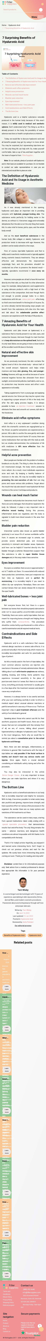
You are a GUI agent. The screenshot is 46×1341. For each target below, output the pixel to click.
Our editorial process (23, 926)
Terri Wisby (27, 910)
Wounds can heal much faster (16, 95)
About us (6, 1326)
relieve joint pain (28, 299)
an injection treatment (25, 406)
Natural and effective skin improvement (20, 85)
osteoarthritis (23, 622)
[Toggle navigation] (41, 17)
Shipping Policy (8, 1302)
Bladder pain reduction (14, 98)
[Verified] (29, 1332)
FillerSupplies (27, 155)
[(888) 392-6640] (4, 17)
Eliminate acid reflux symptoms (17, 88)
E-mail (10, 17)
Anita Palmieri (28, 922)
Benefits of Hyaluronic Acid (14, 935)
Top (41, 1329)
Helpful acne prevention (14, 91)
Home (4, 25)
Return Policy (7, 1297)
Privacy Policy (7, 1300)
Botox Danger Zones (10, 775)
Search (41, 10)
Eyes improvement (12, 101)
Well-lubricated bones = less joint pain (20, 105)
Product (5, 1323)
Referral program (9, 1305)
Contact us (6, 1331)
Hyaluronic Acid (14, 25)
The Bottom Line (11, 111)
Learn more (6, 988)
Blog (4, 1329)
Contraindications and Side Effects (19, 108)
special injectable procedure (14, 824)
